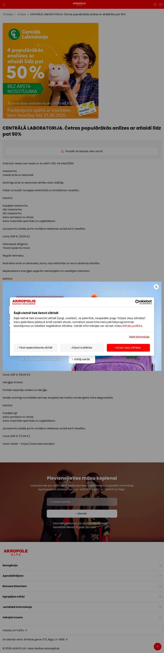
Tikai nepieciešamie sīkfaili (35, 347)
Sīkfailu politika (132, 326)
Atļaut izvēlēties (82, 347)
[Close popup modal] (156, 286)
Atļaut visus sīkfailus (128, 347)
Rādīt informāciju (139, 336)
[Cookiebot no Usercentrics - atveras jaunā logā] (140, 302)
